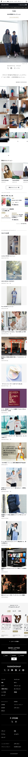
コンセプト (16, 734)
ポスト (15, 682)
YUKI (26, 7)
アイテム (3, 734)
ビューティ (12, 1)
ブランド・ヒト (20, 1)
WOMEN (14, 655)
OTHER (22, 655)
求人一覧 (11, 195)
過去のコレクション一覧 (14, 187)
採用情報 (3, 704)
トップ (2, 7)
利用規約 (16, 701)
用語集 (15, 692)
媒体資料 (3, 707)
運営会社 (3, 710)
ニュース (4, 1)
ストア (15, 1)
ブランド (3, 731)
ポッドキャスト (17, 688)
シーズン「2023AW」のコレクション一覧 (16, 7)
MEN (6, 655)
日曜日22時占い (4, 688)
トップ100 (3, 692)
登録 (14, 658)
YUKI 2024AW (4, 180)
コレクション (7, 7)
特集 (8, 1)
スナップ (3, 695)
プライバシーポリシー (18, 704)
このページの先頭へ (15, 641)
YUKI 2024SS (15, 180)
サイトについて (4, 701)
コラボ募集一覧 (5, 210)
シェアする (18, 68)
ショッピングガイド (5, 743)
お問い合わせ (16, 707)
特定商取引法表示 (17, 746)
